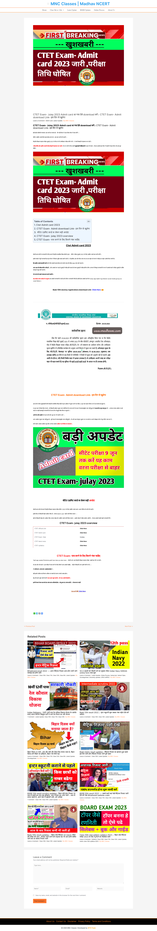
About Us (111, 10)
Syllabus (94, 839)
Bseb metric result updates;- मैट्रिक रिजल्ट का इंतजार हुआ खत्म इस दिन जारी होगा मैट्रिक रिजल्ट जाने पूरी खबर (104, 753)
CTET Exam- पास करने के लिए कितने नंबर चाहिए (58, 239)
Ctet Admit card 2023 (48, 224)
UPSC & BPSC (105, 677)
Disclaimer (72, 921)
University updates (94, 677)
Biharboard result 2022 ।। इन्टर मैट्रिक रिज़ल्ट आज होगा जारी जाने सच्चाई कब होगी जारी (52, 672)
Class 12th (56, 675)
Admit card (49, 121)
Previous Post (29, 626)
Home (44, 10)
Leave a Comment (39, 121)
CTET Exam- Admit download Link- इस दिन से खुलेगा (63, 228)
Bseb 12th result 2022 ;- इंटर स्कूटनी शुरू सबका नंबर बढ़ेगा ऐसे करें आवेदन (104, 713)
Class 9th (62, 675)
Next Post (129, 626)
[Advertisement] (78, 99)
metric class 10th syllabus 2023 (89, 841)
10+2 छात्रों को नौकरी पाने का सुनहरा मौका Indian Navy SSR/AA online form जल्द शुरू (103, 672)
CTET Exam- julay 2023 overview (55, 236)
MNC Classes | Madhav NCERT (80, 3)
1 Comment (30, 717)
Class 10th (42, 675)
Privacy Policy (84, 921)
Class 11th (49, 675)
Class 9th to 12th (56, 10)
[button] (63, 10)
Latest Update (72, 10)
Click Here (83, 528)
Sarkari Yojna (121, 675)
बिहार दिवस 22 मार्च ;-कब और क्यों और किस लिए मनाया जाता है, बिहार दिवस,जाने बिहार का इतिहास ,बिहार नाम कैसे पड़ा (51, 753)
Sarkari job (113, 675)
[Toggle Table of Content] (88, 221)
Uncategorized (84, 677)
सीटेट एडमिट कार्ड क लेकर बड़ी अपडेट (53, 232)
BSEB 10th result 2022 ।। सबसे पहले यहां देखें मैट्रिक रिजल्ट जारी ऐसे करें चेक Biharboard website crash (104, 794)
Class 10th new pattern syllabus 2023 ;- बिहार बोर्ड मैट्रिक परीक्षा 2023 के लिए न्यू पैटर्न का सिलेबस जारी (103, 836)
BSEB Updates (85, 10)
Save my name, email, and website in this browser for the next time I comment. (61, 895)
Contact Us (61, 921)
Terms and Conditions (101, 921)
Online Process (99, 10)
